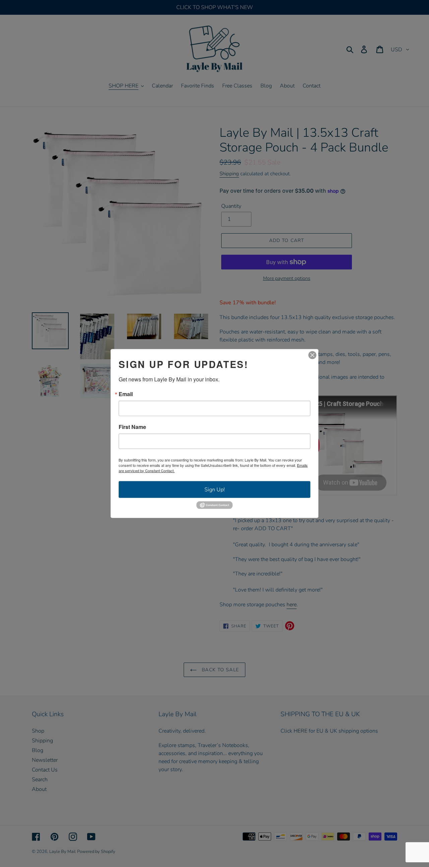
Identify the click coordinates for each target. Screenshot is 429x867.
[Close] (312, 355)
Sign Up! (214, 489)
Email (126, 393)
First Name (132, 426)
